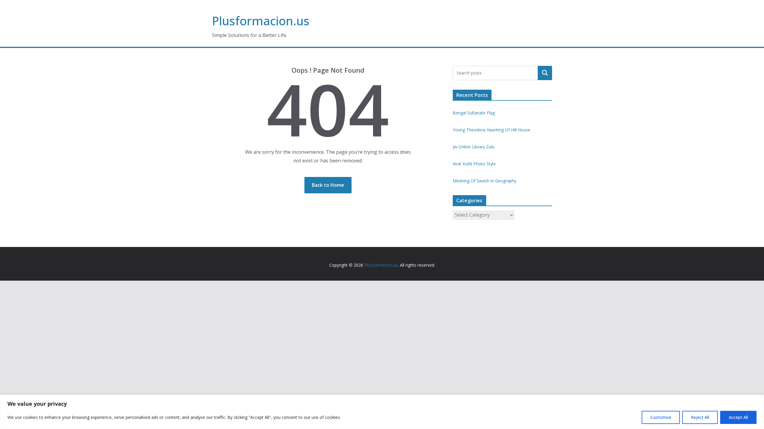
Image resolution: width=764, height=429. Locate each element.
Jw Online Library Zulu (474, 147)
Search (545, 73)
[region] (382, 412)
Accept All (738, 417)
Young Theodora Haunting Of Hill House (491, 130)
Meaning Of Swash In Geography (484, 181)
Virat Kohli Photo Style (474, 164)
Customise (660, 417)
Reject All (700, 417)
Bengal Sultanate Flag (474, 113)
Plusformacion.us (260, 21)
